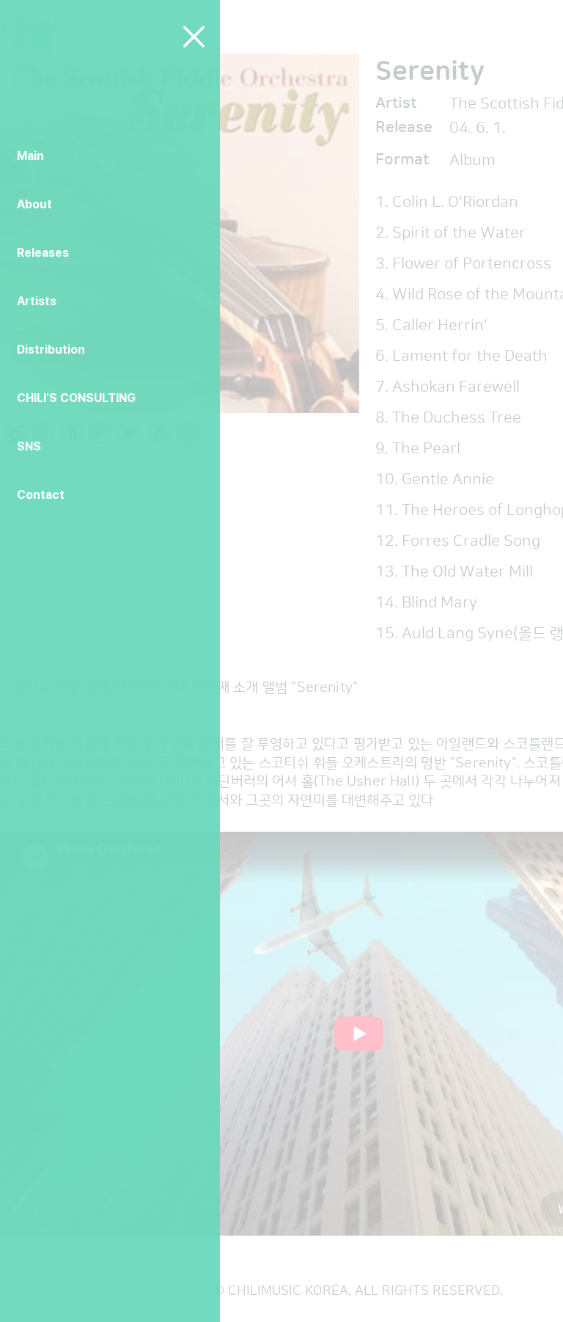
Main (30, 156)
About (34, 204)
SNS (29, 446)
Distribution (51, 350)
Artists (36, 301)
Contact (41, 495)
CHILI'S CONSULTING (76, 398)
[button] (194, 36)
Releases (43, 253)
